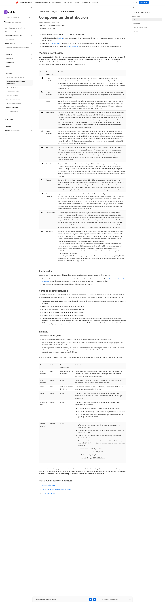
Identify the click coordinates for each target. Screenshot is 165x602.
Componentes (9, 58)
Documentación (44, 12)
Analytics (54, 12)
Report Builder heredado (12, 123)
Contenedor (136, 23)
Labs (6, 134)
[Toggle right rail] (133, 7)
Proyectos (9, 51)
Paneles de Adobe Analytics (12, 130)
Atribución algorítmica (48, 485)
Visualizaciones (10, 62)
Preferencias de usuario (12, 111)
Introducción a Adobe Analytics (13, 35)
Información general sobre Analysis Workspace (56, 489)
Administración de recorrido (13, 100)
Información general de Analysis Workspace (17, 47)
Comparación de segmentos (13, 103)
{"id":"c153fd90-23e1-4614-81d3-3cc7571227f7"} (55, 25)
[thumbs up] (90, 599)
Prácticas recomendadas (13, 92)
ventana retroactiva (72, 46)
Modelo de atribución (139, 20)
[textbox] (17, 17)
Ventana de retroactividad (140, 27)
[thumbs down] (94, 599)
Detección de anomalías (12, 107)
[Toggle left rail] (32, 7)
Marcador (138, 12)
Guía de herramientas (67, 12)
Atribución (9, 74)
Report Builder (9, 119)
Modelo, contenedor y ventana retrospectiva (16, 82)
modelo (60, 38)
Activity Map (8, 127)
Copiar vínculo (147, 12)
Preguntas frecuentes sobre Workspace (17, 115)
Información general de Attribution (16, 78)
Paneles (8, 66)
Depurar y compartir (11, 70)
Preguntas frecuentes (48, 493)
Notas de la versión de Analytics (13, 32)
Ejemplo (135, 31)
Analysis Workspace (10, 43)
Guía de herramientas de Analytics (15, 28)
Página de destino (9, 39)
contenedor (55, 43)
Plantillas (9, 54)
